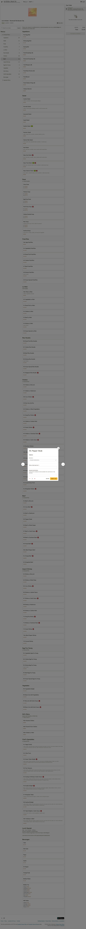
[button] (22, 465)
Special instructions (33, 470)
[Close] (58, 448)
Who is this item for (33, 465)
